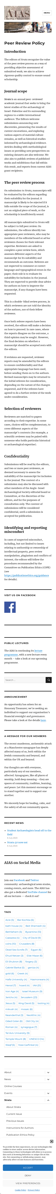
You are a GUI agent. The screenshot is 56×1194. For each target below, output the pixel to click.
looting (43, 1003)
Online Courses (13, 1086)
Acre (9, 920)
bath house (13, 926)
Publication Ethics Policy (20, 1134)
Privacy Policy (34, 1190)
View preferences (28, 1183)
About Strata (13, 1107)
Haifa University (16, 979)
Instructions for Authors (20, 1128)
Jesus (10, 1003)
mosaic (27, 1009)
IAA (37, 985)
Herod (10, 985)
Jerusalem (29, 997)
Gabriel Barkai (15, 967)
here (43, 720)
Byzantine (33, 932)
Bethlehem (13, 932)
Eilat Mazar (35, 955)
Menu (47, 13)
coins (10, 943)
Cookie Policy (20, 1190)
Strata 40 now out (17, 842)
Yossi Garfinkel (28, 1045)
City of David (32, 937)
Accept (28, 1167)
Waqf (10, 1045)
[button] (51, 1141)
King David (26, 1003)
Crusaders (26, 943)
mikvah (11, 1009)
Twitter (34, 880)
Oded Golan (14, 1021)
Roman (11, 1027)
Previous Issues (15, 1121)
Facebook (19, 880)
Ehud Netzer (14, 955)
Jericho (11, 997)
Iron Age (12, 991)
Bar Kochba (25, 920)
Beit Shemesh (36, 926)
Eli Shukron (13, 961)
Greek (22, 973)
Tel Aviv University (17, 1033)
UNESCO (36, 1039)
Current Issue (14, 1114)
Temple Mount (15, 1039)
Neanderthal (14, 1015)
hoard (24, 985)
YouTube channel (37, 892)
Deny (28, 1175)
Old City (32, 1021)
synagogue (29, 1027)
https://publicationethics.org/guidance (26, 575)
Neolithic (33, 1015)
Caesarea (12, 937)
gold (9, 973)
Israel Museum (32, 991)
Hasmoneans (39, 979)
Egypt (36, 949)
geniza (33, 967)
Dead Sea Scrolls (16, 949)
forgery (31, 961)
